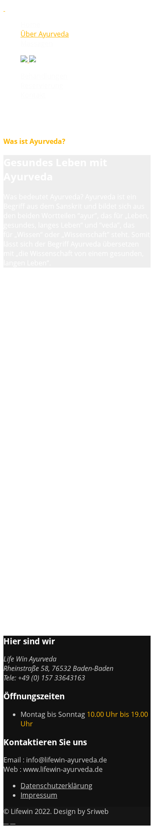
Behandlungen (44, 76)
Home (30, 24)
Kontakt (33, 95)
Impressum (39, 795)
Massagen (37, 43)
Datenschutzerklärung (56, 785)
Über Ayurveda (45, 34)
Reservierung (42, 85)
